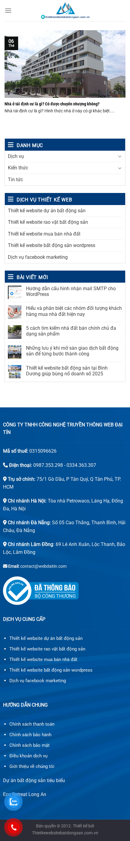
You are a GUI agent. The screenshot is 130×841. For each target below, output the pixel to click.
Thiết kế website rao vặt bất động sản (48, 222)
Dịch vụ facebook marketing (38, 257)
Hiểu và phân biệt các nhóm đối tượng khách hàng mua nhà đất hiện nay (74, 311)
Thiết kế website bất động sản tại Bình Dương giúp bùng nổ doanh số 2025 (67, 371)
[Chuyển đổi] (119, 156)
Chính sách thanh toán (31, 724)
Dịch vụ (16, 156)
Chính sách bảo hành (30, 734)
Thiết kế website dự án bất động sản (47, 210)
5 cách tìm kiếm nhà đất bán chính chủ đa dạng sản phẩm (71, 331)
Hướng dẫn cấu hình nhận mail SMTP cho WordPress (71, 291)
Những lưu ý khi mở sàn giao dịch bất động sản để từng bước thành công (72, 351)
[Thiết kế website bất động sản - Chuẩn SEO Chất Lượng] (65, 10)
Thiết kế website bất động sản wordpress (51, 245)
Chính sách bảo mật (29, 745)
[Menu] (8, 10)
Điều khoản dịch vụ (28, 756)
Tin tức (15, 179)
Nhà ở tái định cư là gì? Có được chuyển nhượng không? (52, 103)
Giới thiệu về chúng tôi (31, 766)
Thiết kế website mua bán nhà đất (44, 234)
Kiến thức (18, 168)
